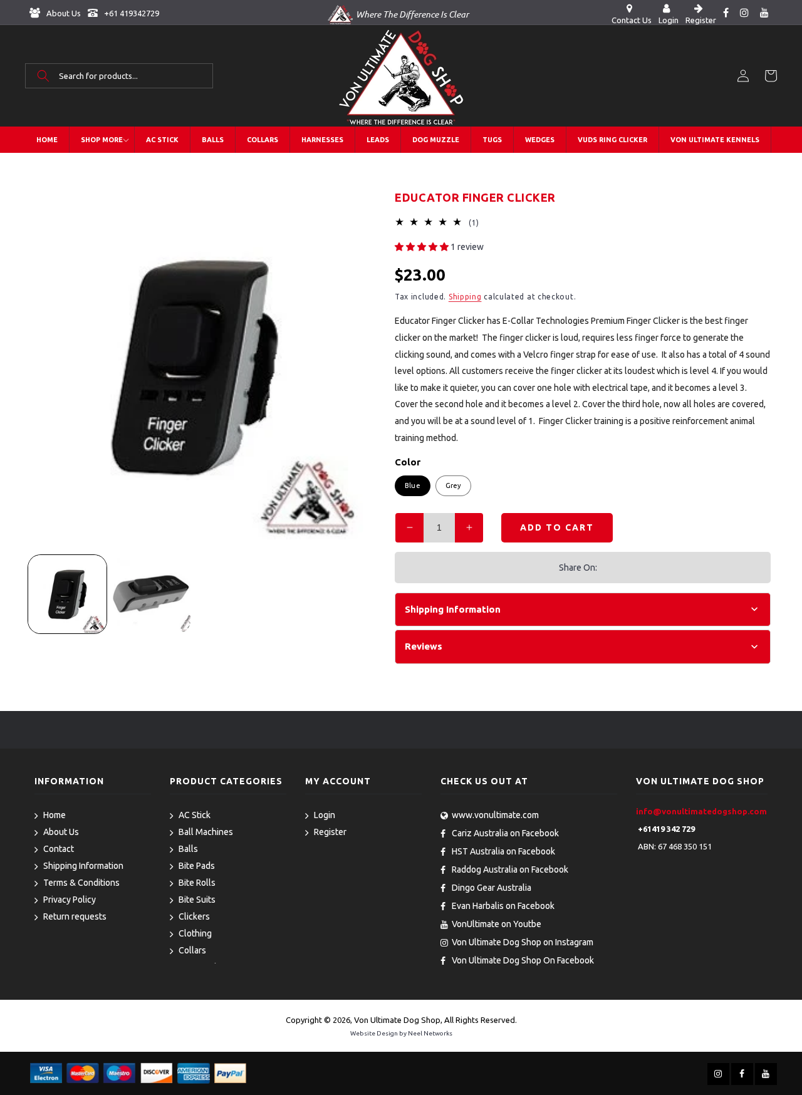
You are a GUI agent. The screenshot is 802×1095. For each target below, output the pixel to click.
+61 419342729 (130, 13)
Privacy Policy (69, 900)
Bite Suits (197, 900)
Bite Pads (197, 866)
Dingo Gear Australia (491, 888)
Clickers (194, 916)
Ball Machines (206, 832)
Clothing (195, 933)
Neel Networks (430, 1033)
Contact (58, 849)
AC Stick (195, 815)
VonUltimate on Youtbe (496, 924)
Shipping (465, 297)
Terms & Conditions (81, 883)
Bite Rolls (197, 883)
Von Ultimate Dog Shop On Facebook (523, 960)
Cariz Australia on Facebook (505, 833)
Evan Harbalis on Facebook (503, 906)
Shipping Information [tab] (453, 609)
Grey (453, 485)
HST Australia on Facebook (503, 851)
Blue (412, 485)
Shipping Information (83, 866)
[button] (119, 75)
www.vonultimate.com (495, 815)
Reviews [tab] (423, 646)
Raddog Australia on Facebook (510, 869)
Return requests (75, 916)
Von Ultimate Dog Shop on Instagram (522, 942)
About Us (62, 13)
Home (54, 815)
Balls (188, 849)
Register (330, 832)
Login (324, 815)
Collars (192, 950)
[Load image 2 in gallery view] (152, 594)
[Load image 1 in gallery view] (67, 594)
